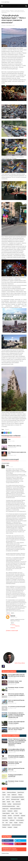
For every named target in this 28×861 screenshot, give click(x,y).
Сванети (21, 822)
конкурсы (10, 827)
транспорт (18, 801)
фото (3, 799)
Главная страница (5, 10)
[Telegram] (11, 433)
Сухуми (4, 794)
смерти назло (5, 808)
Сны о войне (5, 820)
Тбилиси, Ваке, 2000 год (14, 445)
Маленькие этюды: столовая (16, 687)
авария (22, 799)
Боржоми (23, 815)
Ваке (9, 439)
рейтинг (15, 811)
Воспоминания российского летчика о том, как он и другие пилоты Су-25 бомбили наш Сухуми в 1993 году (16, 715)
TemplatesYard (14, 859)
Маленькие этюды (15, 799)
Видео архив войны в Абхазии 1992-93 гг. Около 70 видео (16, 728)
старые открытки (6, 813)
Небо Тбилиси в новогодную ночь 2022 (17, 453)
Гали (15, 817)
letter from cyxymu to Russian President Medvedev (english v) (16, 694)
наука (18, 806)
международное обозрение (18, 797)
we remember (16, 815)
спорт (8, 794)
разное (7, 799)
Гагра (20, 813)
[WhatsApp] (9, 433)
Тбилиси (12, 10)
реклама (10, 815)
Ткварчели (10, 817)
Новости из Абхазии (11, 792)
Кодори (15, 822)
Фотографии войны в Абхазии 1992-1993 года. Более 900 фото (16, 675)
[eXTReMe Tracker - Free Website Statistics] (3, 667)
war (3, 797)
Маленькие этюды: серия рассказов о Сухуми (15, 681)
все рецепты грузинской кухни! (16, 706)
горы (13, 801)
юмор (12, 813)
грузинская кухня (16, 804)
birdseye (4, 804)
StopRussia (14, 794)
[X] (2, 433)
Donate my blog (5, 853)
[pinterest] (20, 844)
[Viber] (6, 433)
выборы (9, 804)
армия (3, 801)
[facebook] (8, 840)
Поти (17, 813)
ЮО (3, 822)
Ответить (17, 626)
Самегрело (10, 811)
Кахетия (4, 827)
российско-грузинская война (8, 806)
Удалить (12, 622)
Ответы (9, 614)
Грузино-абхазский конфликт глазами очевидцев (16, 722)
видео (11, 822)
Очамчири (20, 817)
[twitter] (20, 840)
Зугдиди (4, 815)
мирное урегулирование (15, 808)
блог (7, 822)
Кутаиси (4, 817)
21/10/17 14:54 (10, 466)
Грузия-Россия (21, 792)
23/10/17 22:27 (14, 617)
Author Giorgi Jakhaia (19, 663)
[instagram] (8, 844)
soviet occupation (20, 820)
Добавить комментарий (12, 630)
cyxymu (4, 25)
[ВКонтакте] (4, 433)
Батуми (8, 801)
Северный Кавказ (6, 824)
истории (15, 827)
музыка (4, 811)
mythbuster (12, 820)
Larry (7, 465)
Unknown (12, 615)
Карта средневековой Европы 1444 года (16, 701)
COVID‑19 (8, 797)
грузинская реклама (16, 824)
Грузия (3, 792)
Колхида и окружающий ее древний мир (15, 775)
